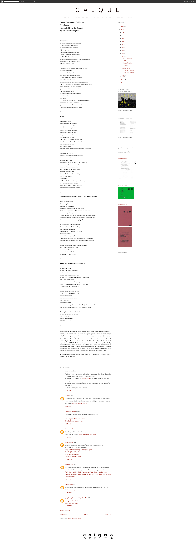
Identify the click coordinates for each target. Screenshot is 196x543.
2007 (122, 83)
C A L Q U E (98, 9)
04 (123, 50)
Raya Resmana (69, 464)
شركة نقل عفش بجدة (71, 501)
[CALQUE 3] (122, 158)
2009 (122, 30)
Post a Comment (65, 511)
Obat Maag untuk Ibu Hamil (73, 456)
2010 (122, 27)
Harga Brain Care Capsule (72, 454)
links (120, 17)
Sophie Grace (69, 484)
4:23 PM (68, 391)
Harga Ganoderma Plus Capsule (87, 434)
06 (123, 44)
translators (81, 17)
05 (123, 47)
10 (123, 35)
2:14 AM (68, 406)
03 (123, 53)
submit (110, 17)
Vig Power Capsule (70, 411)
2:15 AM (68, 424)
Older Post (108, 514)
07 (123, 41)
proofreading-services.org (79, 403)
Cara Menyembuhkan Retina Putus (75, 419)
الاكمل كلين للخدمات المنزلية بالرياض (76, 498)
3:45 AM (68, 437)
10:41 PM (68, 493)
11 (123, 32)
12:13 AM (68, 459)
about (67, 17)
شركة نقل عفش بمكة (71, 503)
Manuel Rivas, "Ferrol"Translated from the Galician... (128, 70)
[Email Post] (60, 359)
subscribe (97, 17)
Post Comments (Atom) (75, 518)
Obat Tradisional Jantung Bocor (74, 421)
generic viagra (85, 378)
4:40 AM (68, 479)
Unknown (67, 396)
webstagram (73, 490)
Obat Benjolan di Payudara (72, 452)
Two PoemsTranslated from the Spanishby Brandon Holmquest (72, 26)
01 (123, 76)
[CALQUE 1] (122, 204)
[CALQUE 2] (122, 185)
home (129, 17)
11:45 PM (68, 506)
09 (123, 38)
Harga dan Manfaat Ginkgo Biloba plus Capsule (78, 450)
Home (86, 514)
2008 (122, 80)
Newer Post (63, 514)
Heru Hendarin (69, 429)
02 (123, 56)
